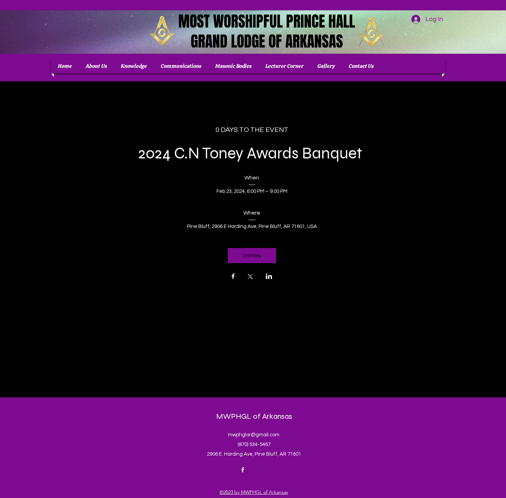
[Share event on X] (250, 277)
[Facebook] (242, 469)
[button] (233, 66)
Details (252, 255)
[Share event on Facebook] (233, 276)
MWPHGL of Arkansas (254, 416)
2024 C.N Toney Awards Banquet (252, 153)
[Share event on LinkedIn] (269, 276)
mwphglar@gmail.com (254, 434)
